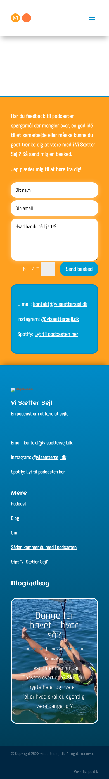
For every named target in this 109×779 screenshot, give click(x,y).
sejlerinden (37, 649)
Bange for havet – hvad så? (54, 625)
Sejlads (73, 649)
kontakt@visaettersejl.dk (60, 303)
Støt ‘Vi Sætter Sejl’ (29, 561)
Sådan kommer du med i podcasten (44, 547)
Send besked (79, 269)
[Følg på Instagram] (15, 17)
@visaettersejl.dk (60, 319)
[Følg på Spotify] (26, 17)
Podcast (18, 503)
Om (14, 532)
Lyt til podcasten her (56, 334)
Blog (15, 518)
